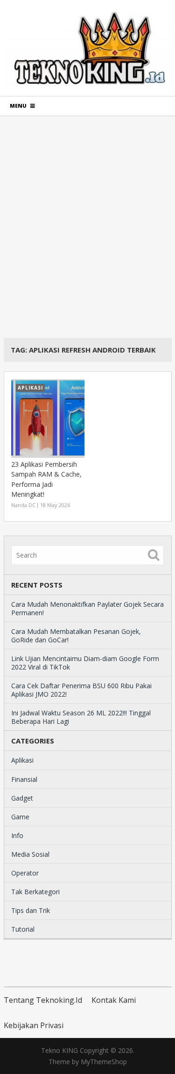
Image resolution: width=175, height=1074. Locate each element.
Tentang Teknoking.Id (43, 1000)
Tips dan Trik (30, 910)
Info (17, 835)
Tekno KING (59, 1050)
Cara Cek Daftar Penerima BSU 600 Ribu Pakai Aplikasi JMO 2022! (81, 690)
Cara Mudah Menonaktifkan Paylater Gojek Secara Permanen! (87, 608)
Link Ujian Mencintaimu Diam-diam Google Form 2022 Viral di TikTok (85, 662)
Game (20, 816)
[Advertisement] (87, 227)
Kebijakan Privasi (33, 1025)
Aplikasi (22, 760)
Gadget (22, 798)
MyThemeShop (104, 1061)
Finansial (24, 779)
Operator (25, 872)
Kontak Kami (113, 1000)
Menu (18, 105)
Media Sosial (30, 854)
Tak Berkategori (35, 891)
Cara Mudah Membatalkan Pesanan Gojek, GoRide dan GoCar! (76, 635)
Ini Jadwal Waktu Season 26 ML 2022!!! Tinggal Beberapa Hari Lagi (81, 717)
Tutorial (23, 929)
